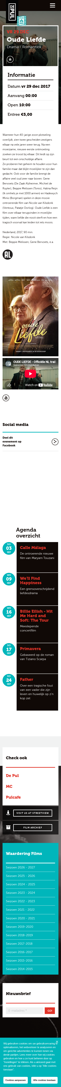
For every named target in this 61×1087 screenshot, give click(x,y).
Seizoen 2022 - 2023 (20, 901)
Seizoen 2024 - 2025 (20, 884)
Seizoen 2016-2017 (19, 952)
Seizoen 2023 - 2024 (20, 892)
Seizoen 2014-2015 (19, 969)
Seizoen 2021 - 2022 (20, 909)
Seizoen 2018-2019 (19, 935)
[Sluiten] (57, 1042)
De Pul (12, 775)
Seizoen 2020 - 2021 (20, 918)
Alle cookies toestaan (44, 1080)
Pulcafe (13, 797)
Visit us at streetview (32, 813)
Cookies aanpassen (15, 1080)
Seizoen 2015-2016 (19, 960)
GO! (50, 1010)
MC (9, 786)
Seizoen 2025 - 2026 (20, 876)
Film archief (32, 827)
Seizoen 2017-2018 (19, 943)
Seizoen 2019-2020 (19, 926)
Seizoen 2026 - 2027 (20, 867)
